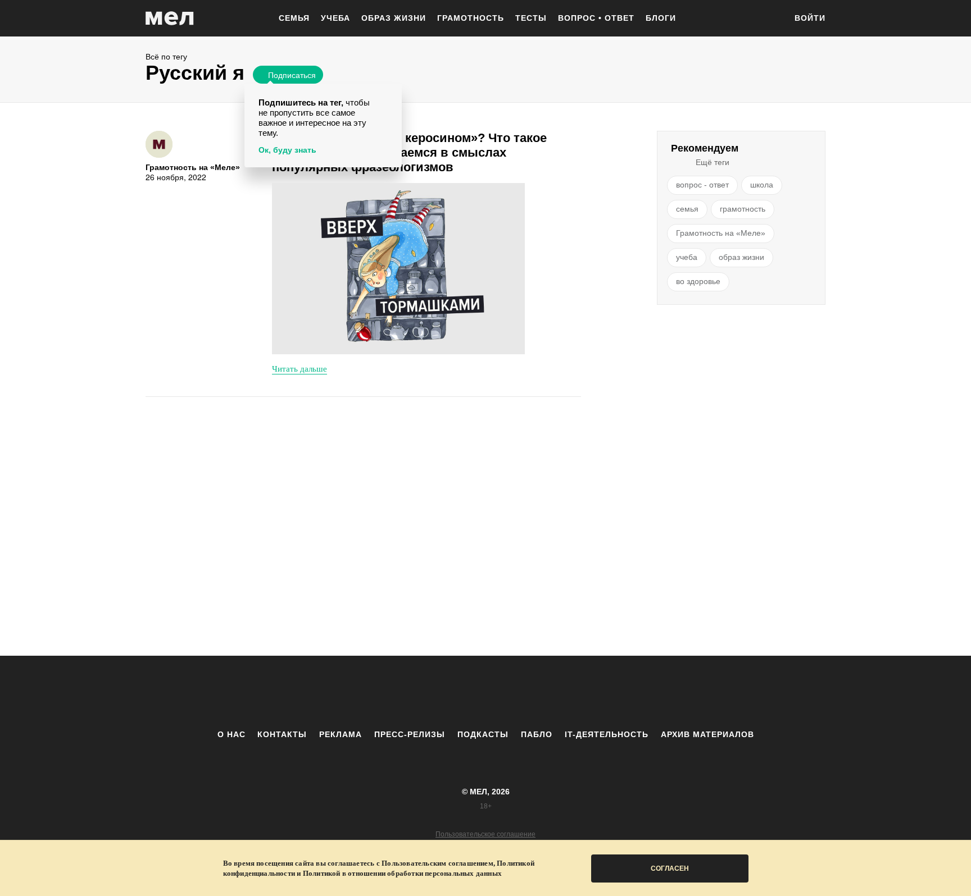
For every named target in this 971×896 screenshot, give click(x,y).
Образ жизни (393, 17)
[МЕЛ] (170, 18)
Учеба (335, 17)
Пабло (536, 734)
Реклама (340, 734)
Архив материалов (707, 734)
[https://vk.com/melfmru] (455, 692)
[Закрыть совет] (391, 94)
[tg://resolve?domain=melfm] (393, 692)
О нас (231, 734)
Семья (294, 17)
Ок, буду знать (287, 149)
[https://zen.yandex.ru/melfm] (424, 692)
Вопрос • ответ (596, 17)
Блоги (661, 17)
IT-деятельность (606, 734)
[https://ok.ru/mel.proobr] (547, 692)
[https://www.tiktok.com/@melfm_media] (485, 692)
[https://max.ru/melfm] (578, 692)
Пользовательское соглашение (485, 834)
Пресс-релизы (409, 734)
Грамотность (470, 17)
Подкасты (483, 734)
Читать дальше (299, 368)
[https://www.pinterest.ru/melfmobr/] (516, 692)
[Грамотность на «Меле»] (159, 144)
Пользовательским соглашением (437, 863)
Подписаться (292, 74)
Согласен (670, 868)
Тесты (531, 17)
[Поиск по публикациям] (772, 19)
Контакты (282, 734)
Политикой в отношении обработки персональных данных (402, 873)
